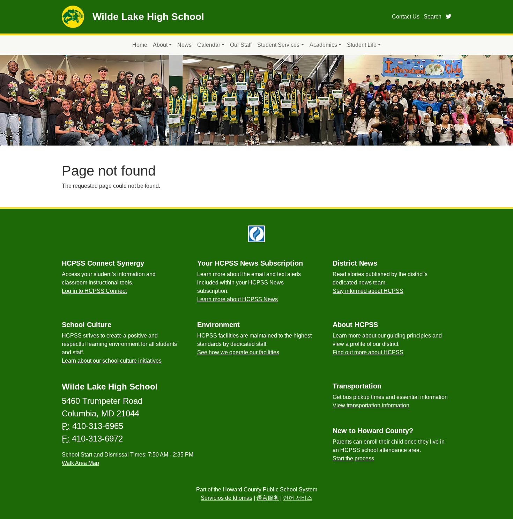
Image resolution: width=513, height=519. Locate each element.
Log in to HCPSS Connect (94, 291)
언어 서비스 (297, 498)
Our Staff (241, 45)
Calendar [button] (208, 45)
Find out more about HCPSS (368, 352)
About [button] (160, 45)
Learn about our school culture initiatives (112, 361)
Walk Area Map (80, 463)
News (184, 45)
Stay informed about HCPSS (368, 291)
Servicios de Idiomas (226, 498)
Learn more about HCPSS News (237, 299)
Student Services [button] (278, 45)
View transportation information (371, 405)
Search (432, 17)
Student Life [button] (362, 45)
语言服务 (267, 498)
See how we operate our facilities (238, 352)
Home (139, 45)
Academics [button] (323, 45)
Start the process (353, 458)
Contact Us (405, 17)
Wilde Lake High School (148, 16)
